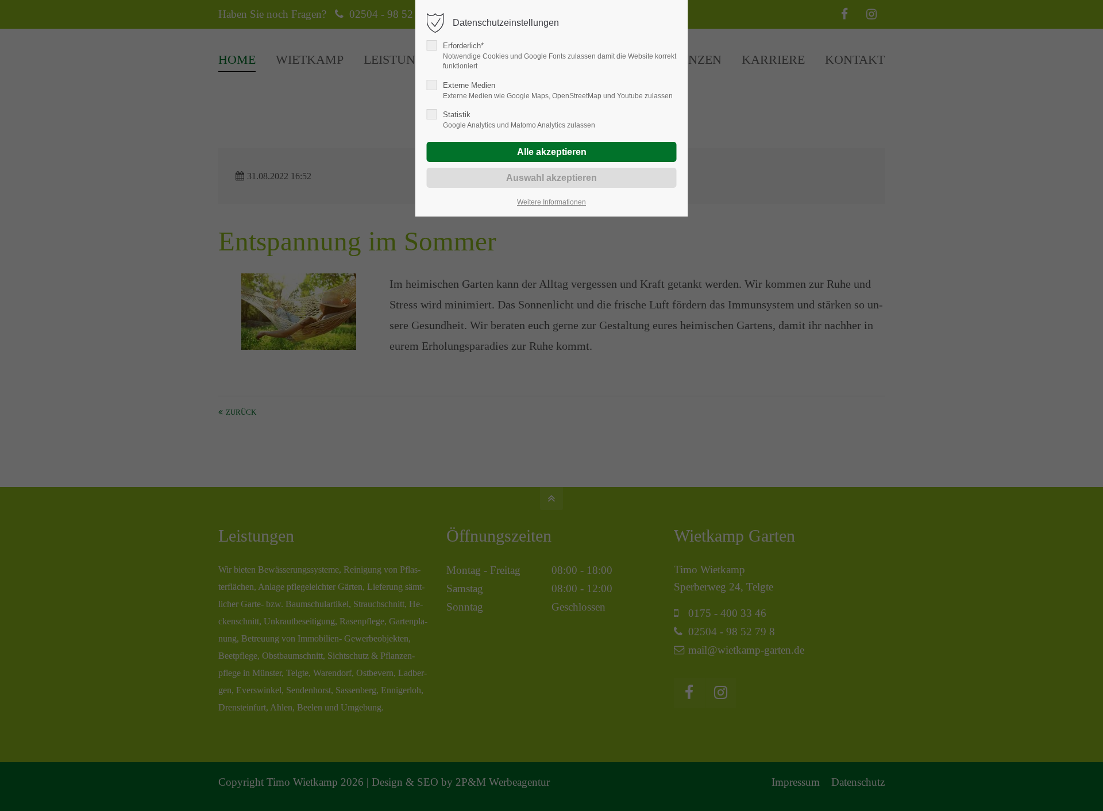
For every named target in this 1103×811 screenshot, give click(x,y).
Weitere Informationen (551, 202)
